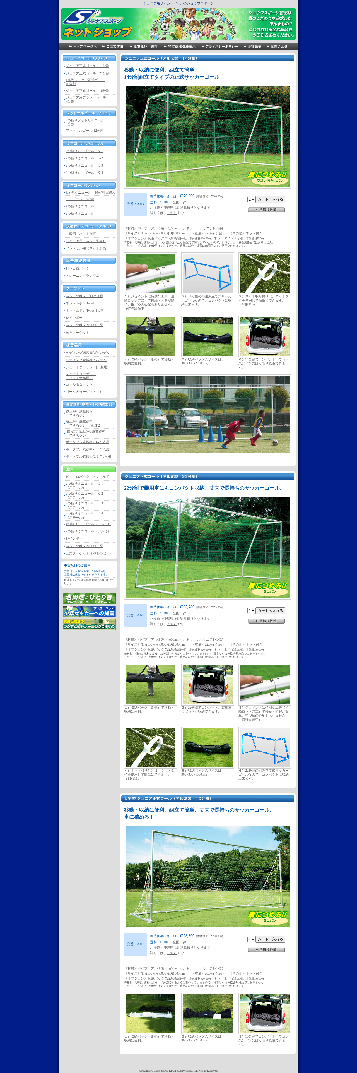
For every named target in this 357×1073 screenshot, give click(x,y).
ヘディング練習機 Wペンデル (88, 353)
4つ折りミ (80, 206)
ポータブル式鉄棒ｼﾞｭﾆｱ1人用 (87, 442)
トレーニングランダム (82, 276)
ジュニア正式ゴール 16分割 (87, 91)
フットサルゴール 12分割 (84, 131)
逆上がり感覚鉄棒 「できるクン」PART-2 (83, 423)
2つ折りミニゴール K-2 (84, 158)
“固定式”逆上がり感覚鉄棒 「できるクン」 (85, 433)
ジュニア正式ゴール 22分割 (87, 73)
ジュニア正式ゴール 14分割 (87, 66)
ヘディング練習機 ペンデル (86, 360)
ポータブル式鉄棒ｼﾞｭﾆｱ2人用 (87, 449)
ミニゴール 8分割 (80, 199)
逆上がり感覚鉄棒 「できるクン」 (79, 413)
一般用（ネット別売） (82, 234)
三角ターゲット (77, 333)
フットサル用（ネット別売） (87, 248)
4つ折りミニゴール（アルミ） (88, 524)
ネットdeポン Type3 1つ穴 (85, 310)
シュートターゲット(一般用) (87, 367)
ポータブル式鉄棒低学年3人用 (88, 456)
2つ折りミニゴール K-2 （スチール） (84, 495)
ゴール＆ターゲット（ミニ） (87, 392)
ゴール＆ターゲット (81, 384)
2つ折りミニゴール (80, 213)
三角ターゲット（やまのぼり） (89, 553)
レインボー (74, 318)
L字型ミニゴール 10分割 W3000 (90, 192)
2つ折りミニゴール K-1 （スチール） (84, 485)
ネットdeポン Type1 (80, 303)
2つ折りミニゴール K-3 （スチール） (84, 505)
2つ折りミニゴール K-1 (84, 151)
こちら (172, 213)
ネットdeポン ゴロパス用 (84, 296)
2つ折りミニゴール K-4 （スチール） (84, 515)
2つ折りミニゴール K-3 (84, 165)
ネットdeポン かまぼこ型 (84, 325)
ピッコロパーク (77, 268)
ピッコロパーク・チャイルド (87, 477)
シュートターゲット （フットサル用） (81, 376)
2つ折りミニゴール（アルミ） (88, 531)
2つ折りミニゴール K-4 (84, 173)
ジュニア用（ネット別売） (86, 241)
